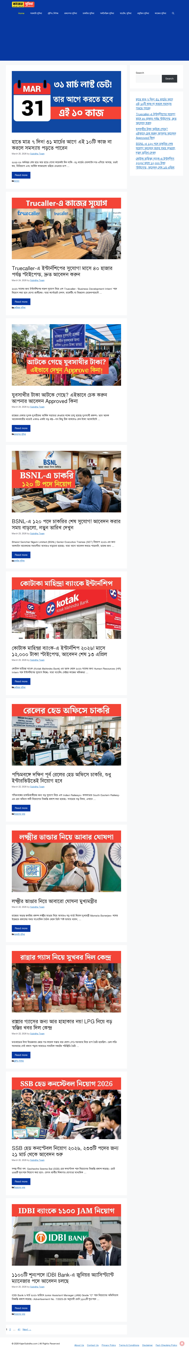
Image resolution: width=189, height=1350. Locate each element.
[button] (173, 13)
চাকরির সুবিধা (88, 13)
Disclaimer (147, 1345)
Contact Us (93, 1345)
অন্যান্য (16, 181)
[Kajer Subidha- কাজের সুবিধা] (23, 4)
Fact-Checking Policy (166, 1345)
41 (19, 1329)
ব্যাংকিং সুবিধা (125, 13)
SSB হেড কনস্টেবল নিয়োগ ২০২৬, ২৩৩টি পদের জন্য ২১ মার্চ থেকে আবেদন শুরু (65, 1151)
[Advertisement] (94, 40)
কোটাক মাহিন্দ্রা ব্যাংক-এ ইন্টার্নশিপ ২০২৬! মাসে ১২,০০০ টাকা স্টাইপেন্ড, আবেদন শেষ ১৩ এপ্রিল (59, 651)
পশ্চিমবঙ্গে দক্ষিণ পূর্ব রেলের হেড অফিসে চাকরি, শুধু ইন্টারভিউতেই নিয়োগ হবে (61, 777)
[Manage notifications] (182, 1343)
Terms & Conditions (129, 1345)
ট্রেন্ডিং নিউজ (53, 13)
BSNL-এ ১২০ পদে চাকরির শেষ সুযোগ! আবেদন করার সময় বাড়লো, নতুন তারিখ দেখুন (66, 524)
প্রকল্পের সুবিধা (70, 13)
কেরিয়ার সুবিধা (19, 307)
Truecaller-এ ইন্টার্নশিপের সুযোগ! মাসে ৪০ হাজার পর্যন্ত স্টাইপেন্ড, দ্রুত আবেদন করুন (62, 271)
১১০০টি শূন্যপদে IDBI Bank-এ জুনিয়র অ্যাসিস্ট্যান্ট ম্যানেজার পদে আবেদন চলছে (63, 1278)
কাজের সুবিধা (160, 13)
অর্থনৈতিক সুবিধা (107, 13)
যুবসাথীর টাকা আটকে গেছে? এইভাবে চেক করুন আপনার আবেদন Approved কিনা (59, 398)
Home (21, 13)
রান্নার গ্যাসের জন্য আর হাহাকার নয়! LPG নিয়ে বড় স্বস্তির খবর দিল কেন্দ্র (62, 1024)
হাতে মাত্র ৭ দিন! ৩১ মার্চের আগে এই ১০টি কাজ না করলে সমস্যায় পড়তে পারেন (62, 145)
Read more (21, 175)
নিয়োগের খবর (19, 814)
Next (27, 1329)
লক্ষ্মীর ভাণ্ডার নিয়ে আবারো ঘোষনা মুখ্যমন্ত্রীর (54, 901)
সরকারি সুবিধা (36, 13)
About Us (79, 1345)
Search (140, 72)
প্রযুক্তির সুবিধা (143, 13)
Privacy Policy (109, 1345)
